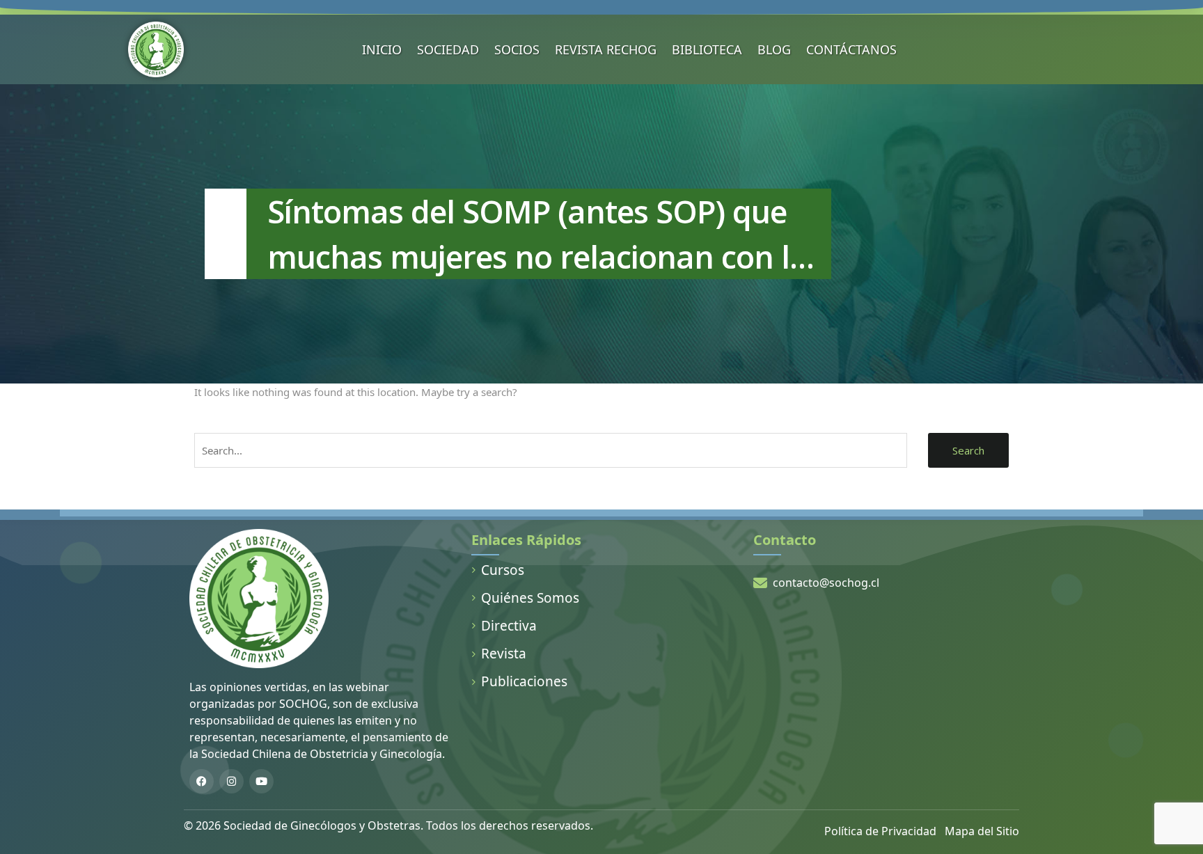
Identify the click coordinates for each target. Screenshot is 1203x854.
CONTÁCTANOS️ (851, 49)
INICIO (382, 49)
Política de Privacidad (880, 831)
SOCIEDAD (448, 49)
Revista (503, 654)
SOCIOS (517, 49)
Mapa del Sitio (982, 831)
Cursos (502, 570)
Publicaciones (524, 681)
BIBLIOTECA (707, 49)
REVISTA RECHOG (605, 49)
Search (968, 450)
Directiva (509, 626)
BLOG (774, 49)
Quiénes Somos (530, 598)
